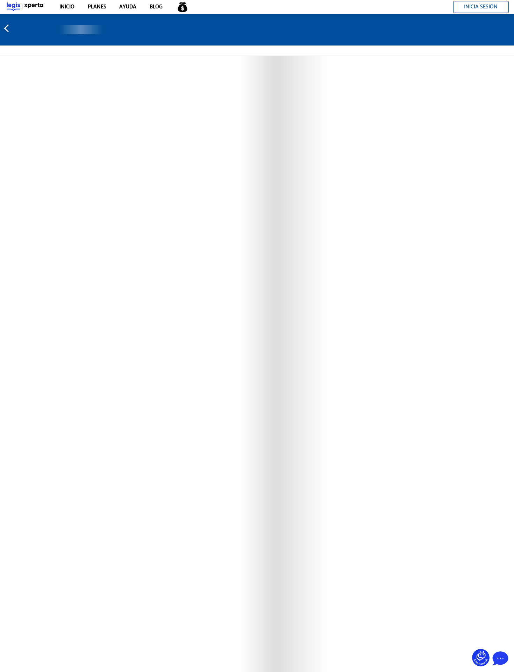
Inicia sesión (481, 7)
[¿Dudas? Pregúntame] (481, 657)
